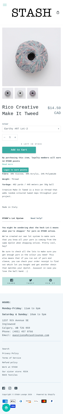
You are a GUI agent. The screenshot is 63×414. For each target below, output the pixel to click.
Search (5, 349)
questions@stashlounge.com (30, 335)
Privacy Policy (10, 353)
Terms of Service (11, 358)
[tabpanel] (31, 57)
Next (60, 68)
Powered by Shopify (45, 395)
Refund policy (9, 362)
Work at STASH (9, 367)
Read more (7, 164)
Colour (5, 124)
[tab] (7, 93)
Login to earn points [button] (15, 170)
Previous (3, 68)
